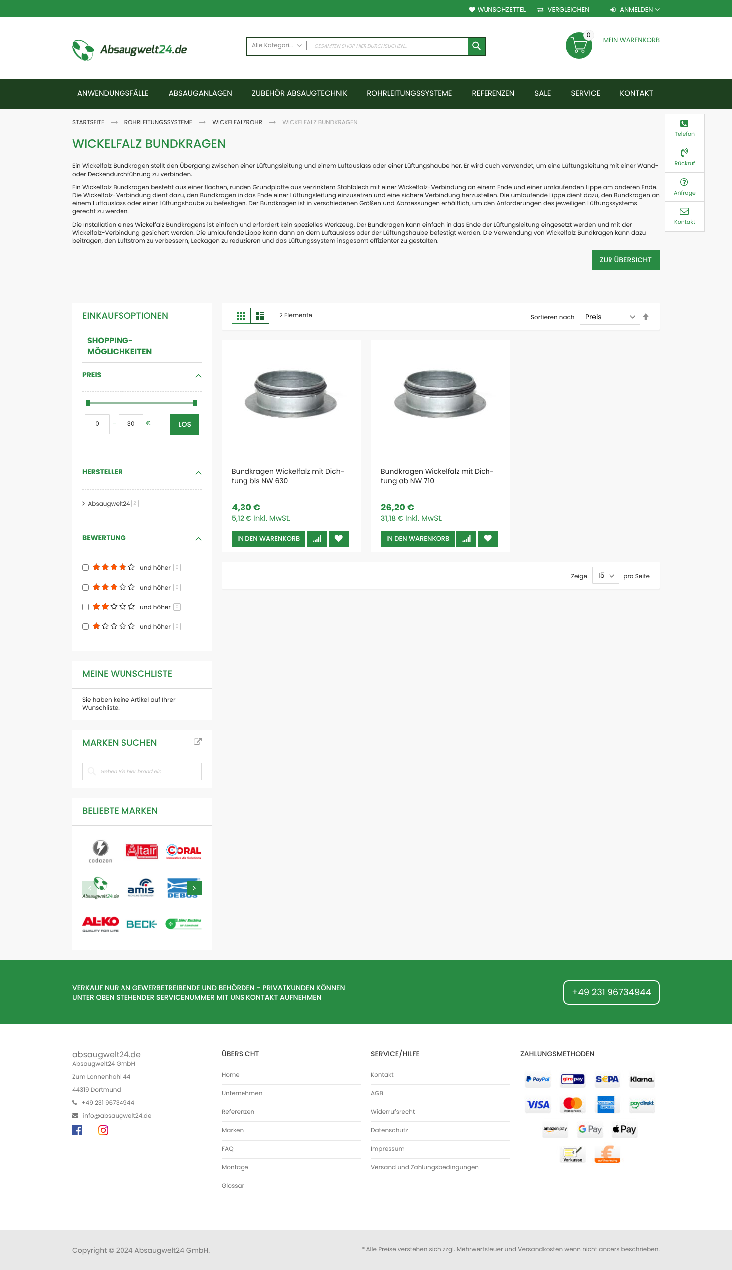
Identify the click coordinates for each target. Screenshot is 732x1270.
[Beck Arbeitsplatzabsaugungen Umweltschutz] (141, 924)
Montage (235, 1168)
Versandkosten (540, 1249)
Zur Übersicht (626, 260)
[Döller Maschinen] (183, 924)
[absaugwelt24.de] (129, 52)
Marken (233, 1131)
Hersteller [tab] (102, 472)
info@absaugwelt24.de (117, 1116)
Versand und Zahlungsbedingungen (425, 1168)
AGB (377, 1094)
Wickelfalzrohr (238, 122)
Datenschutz (389, 1131)
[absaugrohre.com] (100, 851)
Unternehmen (242, 1094)
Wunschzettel (502, 9)
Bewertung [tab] (104, 538)
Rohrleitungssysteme (159, 122)
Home (231, 1075)
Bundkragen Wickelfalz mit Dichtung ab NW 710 (437, 476)
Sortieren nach (553, 317)
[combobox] (366, 46)
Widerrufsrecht (393, 1112)
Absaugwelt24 (115, 504)
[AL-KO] (100, 924)
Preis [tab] (91, 375)
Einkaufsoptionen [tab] (125, 316)
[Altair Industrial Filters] (141, 851)
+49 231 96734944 (611, 992)
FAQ (228, 1149)
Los (184, 424)
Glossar (233, 1186)
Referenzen (238, 1112)
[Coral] (183, 851)
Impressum (388, 1149)
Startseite (89, 122)
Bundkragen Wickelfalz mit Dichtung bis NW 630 (288, 476)
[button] (317, 539)
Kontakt (382, 1075)
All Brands (198, 742)
